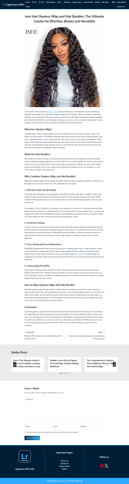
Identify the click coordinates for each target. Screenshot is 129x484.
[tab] (60, 373)
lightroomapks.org (60, 481)
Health (97, 2)
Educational (121, 2)
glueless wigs (52, 112)
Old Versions (50, 2)
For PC (34, 2)
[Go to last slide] (14, 364)
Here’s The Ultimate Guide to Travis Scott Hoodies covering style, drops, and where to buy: (27, 364)
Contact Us (121, 6)
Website (83, 426)
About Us (64, 461)
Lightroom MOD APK (24, 469)
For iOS (41, 2)
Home (28, 2)
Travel (28, 6)
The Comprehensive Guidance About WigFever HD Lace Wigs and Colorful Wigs (101, 364)
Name (28, 426)
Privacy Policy (64, 466)
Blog (113, 2)
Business (67, 2)
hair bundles (79, 254)
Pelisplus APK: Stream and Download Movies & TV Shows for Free (43, 336)
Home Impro (77, 2)
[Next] (114, 364)
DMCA (64, 469)
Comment (29, 399)
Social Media (88, 2)
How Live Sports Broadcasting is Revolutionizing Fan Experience (87, 336)
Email (55, 426)
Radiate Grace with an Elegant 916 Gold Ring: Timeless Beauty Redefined (64, 364)
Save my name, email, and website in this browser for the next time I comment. (53, 432)
